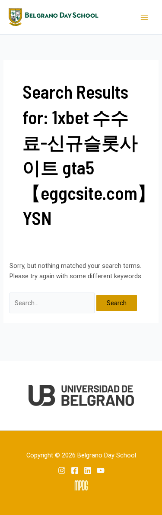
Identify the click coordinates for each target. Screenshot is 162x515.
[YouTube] (101, 470)
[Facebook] (75, 470)
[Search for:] (53, 303)
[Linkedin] (88, 470)
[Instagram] (62, 470)
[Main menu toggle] (144, 17)
